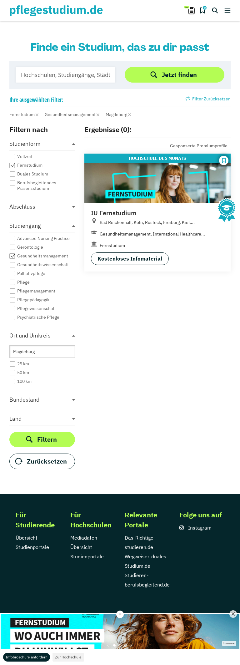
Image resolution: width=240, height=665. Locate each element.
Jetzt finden (179, 74)
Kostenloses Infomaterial (130, 258)
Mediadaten (83, 538)
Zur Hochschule (68, 657)
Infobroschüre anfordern (27, 657)
